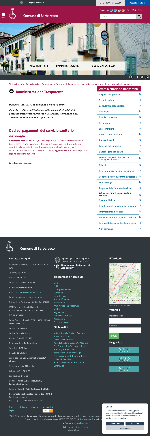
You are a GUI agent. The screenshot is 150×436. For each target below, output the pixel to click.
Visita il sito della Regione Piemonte (69, 333)
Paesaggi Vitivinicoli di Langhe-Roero (70, 356)
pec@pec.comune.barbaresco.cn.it (28, 292)
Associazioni (59, 318)
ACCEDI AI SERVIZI (137, 2)
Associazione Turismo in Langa (67, 352)
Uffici (56, 282)
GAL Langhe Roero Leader (65, 349)
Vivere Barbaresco (103, 66)
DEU (140, 10)
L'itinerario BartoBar (62, 359)
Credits (34, 407)
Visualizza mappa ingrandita (119, 305)
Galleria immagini (61, 322)
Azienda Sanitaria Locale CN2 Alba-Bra (71, 342)
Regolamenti (59, 312)
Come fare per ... (61, 296)
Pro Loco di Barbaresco (64, 339)
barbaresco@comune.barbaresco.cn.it (29, 297)
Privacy (23, 407)
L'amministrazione (67, 66)
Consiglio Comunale (62, 289)
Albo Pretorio (59, 302)
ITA (128, 10)
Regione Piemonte (36, 2)
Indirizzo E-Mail (116, 315)
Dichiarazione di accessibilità (75, 427)
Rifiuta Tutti (135, 423)
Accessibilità (48, 407)
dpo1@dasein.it (21, 397)
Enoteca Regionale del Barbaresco (69, 362)
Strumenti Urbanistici (63, 315)
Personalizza (125, 428)
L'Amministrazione (73, 76)
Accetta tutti (115, 423)
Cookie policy (120, 418)
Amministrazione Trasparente (67, 305)
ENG (134, 10)
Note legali (11, 409)
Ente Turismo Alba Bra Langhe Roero (70, 346)
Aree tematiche (39, 66)
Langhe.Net (59, 365)
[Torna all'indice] (11, 91)
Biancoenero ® (86, 419)
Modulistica (59, 309)
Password (113, 325)
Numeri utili (59, 292)
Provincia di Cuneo (62, 336)
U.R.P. (56, 286)
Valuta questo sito (76, 423)
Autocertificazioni (61, 299)
